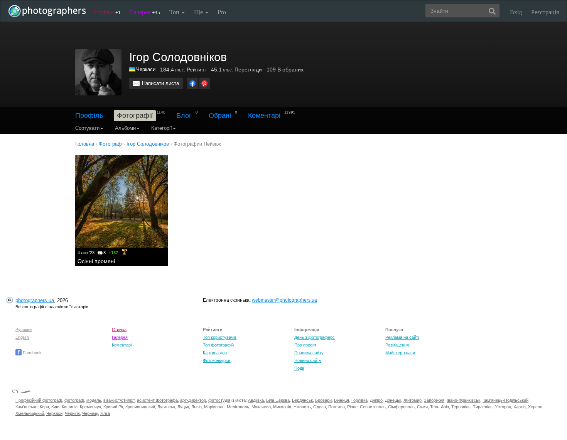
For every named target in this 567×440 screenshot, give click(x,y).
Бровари (323, 400)
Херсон (535, 406)
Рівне (352, 406)
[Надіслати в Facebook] (192, 83)
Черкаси (145, 69)
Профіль (89, 115)
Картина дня (215, 352)
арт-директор (193, 400)
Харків (519, 406)
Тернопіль (461, 406)
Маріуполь (214, 406)
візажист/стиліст (119, 400)
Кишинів (70, 406)
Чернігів (72, 413)
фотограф (74, 400)
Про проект (305, 345)
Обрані (220, 115)
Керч (44, 406)
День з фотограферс (314, 337)
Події (299, 368)
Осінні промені (96, 261)
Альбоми (125, 128)
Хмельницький (29, 413)
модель (93, 400)
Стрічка (107, 12)
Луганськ (166, 406)
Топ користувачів (219, 337)
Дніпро (376, 400)
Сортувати (87, 128)
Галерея (145, 12)
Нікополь (302, 406)
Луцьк (183, 406)
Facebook (32, 352)
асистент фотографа (157, 400)
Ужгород (503, 406)
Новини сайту (307, 360)
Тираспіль (483, 406)
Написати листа (160, 83)
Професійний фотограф (38, 400)
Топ (175, 12)
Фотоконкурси (216, 360)
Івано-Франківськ (463, 400)
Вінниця (341, 400)
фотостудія (219, 400)
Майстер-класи (400, 352)
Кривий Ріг (113, 406)
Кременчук (90, 406)
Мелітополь (238, 406)
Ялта (105, 413)
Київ (55, 406)
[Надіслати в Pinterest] (204, 83)
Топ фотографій (218, 345)
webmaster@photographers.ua (284, 300)
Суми (422, 406)
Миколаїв (282, 406)
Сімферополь (401, 406)
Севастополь (373, 406)
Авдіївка (256, 400)
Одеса (319, 406)
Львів (196, 406)
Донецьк (393, 400)
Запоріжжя (434, 400)
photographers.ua (34, 300)
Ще (199, 12)
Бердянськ (302, 400)
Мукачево (261, 406)
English (22, 337)
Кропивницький (140, 406)
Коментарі (264, 115)
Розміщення (397, 345)
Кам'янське (26, 406)
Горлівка (359, 400)
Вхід (516, 12)
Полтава (336, 406)
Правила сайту (309, 352)
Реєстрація (545, 12)
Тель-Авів (439, 406)
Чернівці (90, 413)
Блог (184, 115)
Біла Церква (278, 400)
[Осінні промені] (121, 201)
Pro (222, 12)
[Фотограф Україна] (132, 69)
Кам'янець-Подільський (505, 400)
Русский (23, 329)
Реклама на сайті (402, 337)
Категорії (161, 128)
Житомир (412, 400)
